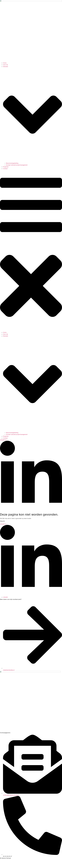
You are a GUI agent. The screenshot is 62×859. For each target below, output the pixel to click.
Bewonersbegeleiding (12, 163)
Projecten (5, 167)
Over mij (5, 64)
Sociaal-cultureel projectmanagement (17, 165)
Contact (5, 168)
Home (4, 63)
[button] (31, 250)
